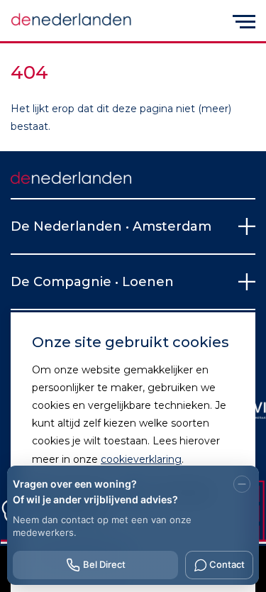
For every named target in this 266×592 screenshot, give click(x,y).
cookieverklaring (141, 459)
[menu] (244, 20)
